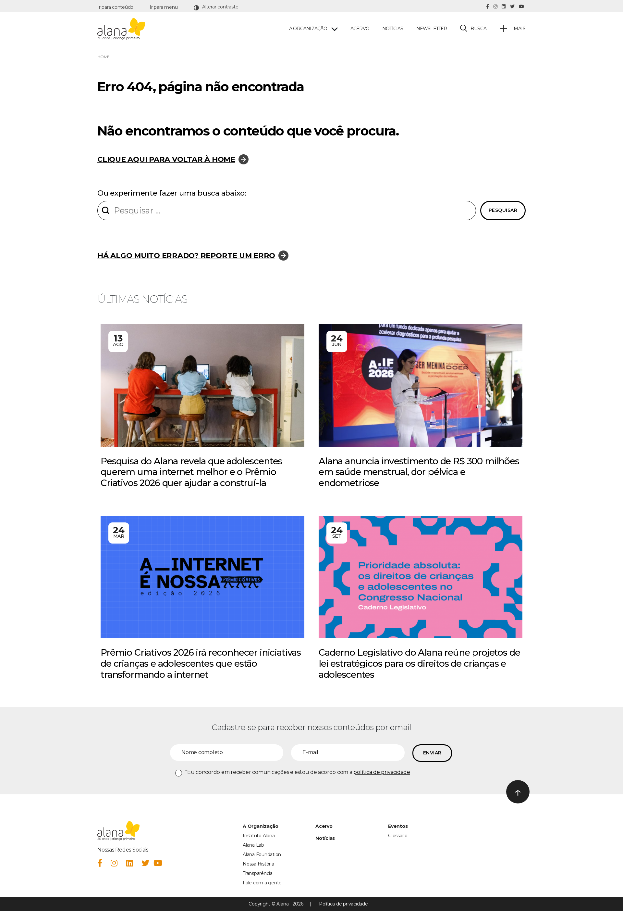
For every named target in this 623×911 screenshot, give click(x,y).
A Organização (260, 826)
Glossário (398, 836)
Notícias (392, 29)
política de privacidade (381, 772)
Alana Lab (253, 845)
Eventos (398, 826)
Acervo (359, 29)
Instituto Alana (259, 836)
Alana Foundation (262, 854)
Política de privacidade (343, 904)
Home (103, 56)
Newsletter (431, 29)
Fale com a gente (262, 883)
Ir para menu (163, 7)
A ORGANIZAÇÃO (308, 29)
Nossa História (258, 864)
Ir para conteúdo (115, 7)
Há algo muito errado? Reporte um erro (186, 255)
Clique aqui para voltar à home (166, 159)
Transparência (258, 873)
